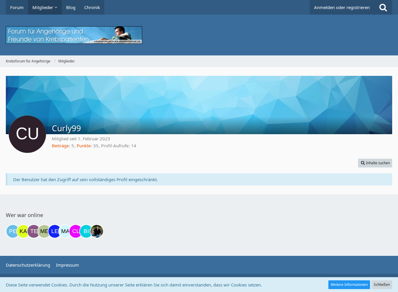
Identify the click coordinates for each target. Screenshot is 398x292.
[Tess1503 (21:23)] (34, 231)
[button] (375, 163)
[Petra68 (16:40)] (13, 231)
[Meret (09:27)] (44, 231)
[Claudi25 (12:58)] (76, 231)
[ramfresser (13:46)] (97, 231)
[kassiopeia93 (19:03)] (23, 231)
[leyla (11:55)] (55, 231)
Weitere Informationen (349, 284)
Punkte (84, 145)
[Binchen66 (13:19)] (86, 231)
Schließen (382, 284)
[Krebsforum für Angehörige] (199, 35)
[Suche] (383, 7)
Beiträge (60, 145)
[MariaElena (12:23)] (65, 231)
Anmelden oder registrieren (342, 7)
